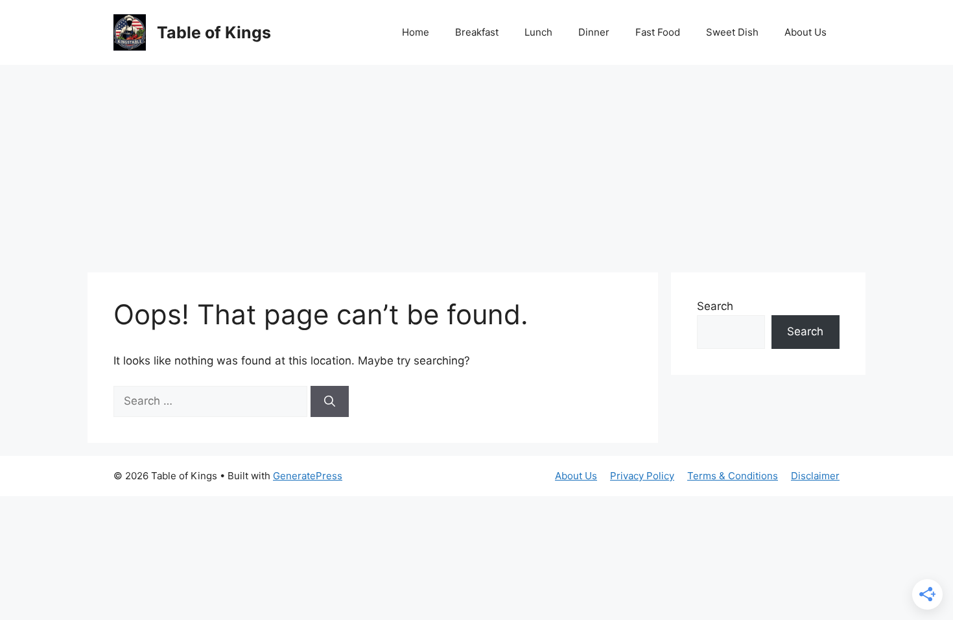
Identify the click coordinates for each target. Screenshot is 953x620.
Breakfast (477, 32)
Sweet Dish (732, 32)
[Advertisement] (476, 162)
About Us (805, 32)
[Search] (330, 401)
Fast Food (657, 32)
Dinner (593, 32)
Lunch (538, 32)
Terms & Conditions (732, 476)
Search (715, 306)
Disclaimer (815, 476)
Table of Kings (214, 32)
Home (415, 32)
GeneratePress (307, 476)
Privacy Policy (642, 476)
